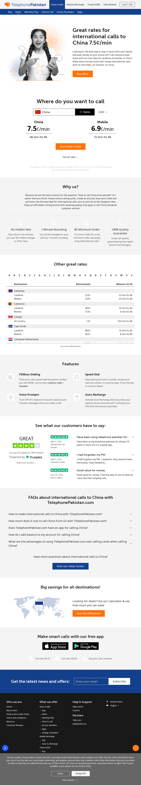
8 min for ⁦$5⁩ (126, 334)
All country (19, 321)
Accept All (81, 773)
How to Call (48, 11)
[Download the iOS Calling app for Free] (55, 645)
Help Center (78, 706)
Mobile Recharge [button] (75, 4)
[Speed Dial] (77, 376)
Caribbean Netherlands (26, 339)
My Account (11, 710)
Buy (10, 11)
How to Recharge (50, 743)
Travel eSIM (45, 747)
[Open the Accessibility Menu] (5, 748)
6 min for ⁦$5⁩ (126, 311)
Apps (79, 11)
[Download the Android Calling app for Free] (86, 645)
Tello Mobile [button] (109, 4)
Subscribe (119, 681)
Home (9, 706)
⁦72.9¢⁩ (87, 311)
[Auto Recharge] (77, 397)
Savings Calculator (50, 732)
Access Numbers (65, 11)
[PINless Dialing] (10, 376)
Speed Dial (92, 374)
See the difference (89, 613)
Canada (18, 316)
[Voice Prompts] (10, 397)
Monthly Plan (31, 11)
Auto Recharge (95, 394)
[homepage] (25, 4)
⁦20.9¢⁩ (87, 298)
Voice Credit (45, 706)
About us (10, 721)
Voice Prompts (29, 394)
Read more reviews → (26, 462)
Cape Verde (20, 326)
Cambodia (19, 290)
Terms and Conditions (16, 717)
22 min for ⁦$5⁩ (125, 295)
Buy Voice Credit (70, 146)
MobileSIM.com (80, 724)
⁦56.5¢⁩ (87, 334)
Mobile (17, 298)
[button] (57, 4)
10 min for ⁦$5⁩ (125, 308)
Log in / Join (127, 4)
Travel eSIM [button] (93, 4)
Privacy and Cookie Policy (17, 714)
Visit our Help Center (70, 566)
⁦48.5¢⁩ (87, 308)
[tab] (8, 275)
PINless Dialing (29, 374)
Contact (76, 710)
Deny (60, 773)
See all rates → (70, 157)
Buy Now (83, 74)
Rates (44, 714)
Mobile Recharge (47, 736)
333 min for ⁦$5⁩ (125, 321)
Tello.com (77, 720)
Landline (18, 295)
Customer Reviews (14, 725)
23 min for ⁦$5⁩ (125, 298)
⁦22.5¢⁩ (87, 295)
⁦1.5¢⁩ (88, 321)
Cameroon (19, 303)
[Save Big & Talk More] (38, 607)
